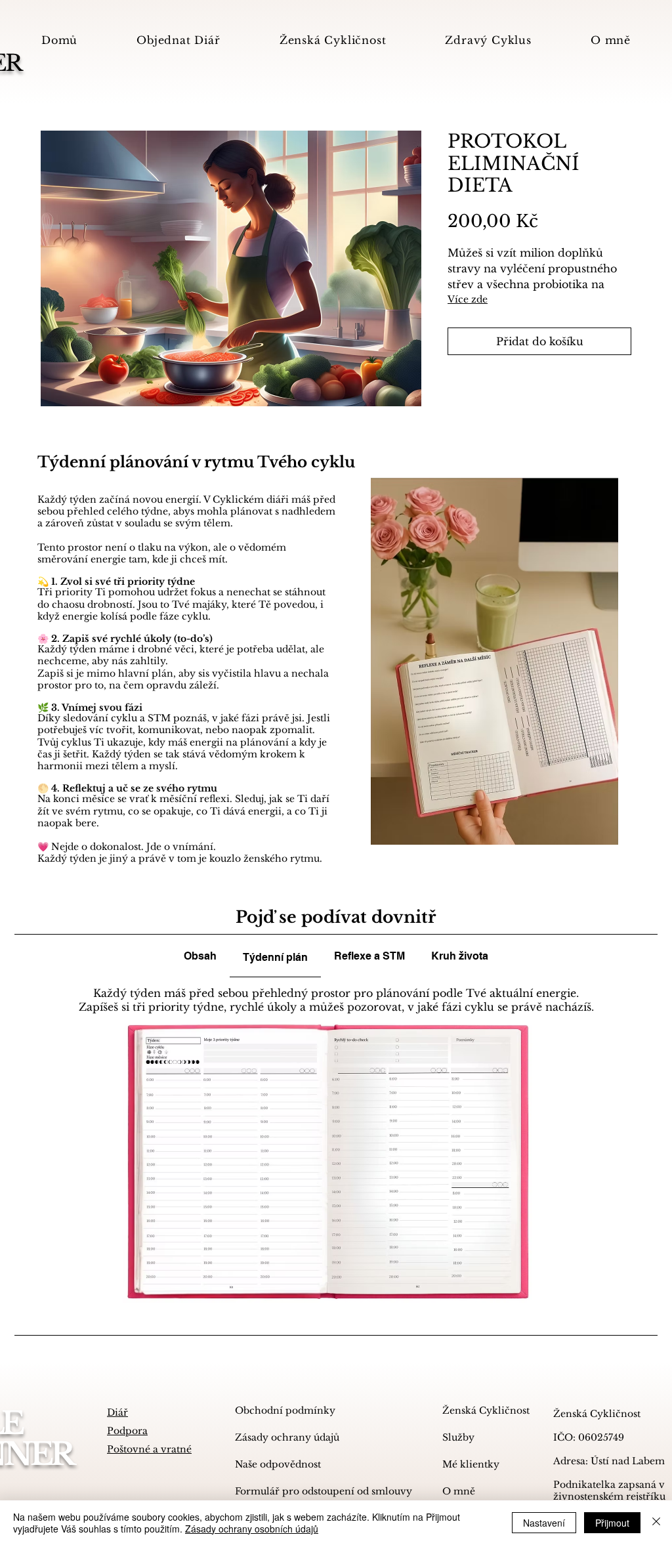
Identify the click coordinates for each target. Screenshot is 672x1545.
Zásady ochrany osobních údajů (251, 1528)
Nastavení (544, 1522)
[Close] (656, 1522)
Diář (117, 1412)
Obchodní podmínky (285, 1410)
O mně (458, 1491)
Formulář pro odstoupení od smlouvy (298, 1491)
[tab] (200, 956)
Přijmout (612, 1522)
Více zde (468, 299)
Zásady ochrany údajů (287, 1437)
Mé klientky (470, 1464)
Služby (458, 1437)
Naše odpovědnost (278, 1464)
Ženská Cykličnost (483, 1410)
